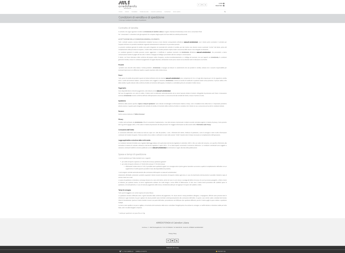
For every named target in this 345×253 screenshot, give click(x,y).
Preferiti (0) (222, 251)
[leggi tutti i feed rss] (205, 4)
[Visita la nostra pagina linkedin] (202, 4)
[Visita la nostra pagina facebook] (198, 4)
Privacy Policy (172, 233)
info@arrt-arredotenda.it (196, 227)
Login (221, 3)
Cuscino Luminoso (156, 12)
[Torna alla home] (128, 4)
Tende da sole (144, 12)
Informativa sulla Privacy (203, 124)
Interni (127, 12)
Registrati (219, 5)
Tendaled (134, 12)
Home (120, 12)
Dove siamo (176, 12)
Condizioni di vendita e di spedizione (135, 20)
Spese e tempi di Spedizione (146, 104)
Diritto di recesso (139, 114)
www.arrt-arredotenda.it (191, 42)
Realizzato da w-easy (172, 247)
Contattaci (167, 12)
